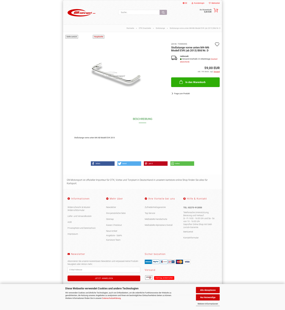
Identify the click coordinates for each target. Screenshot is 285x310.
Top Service (150, 213)
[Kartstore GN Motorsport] (81, 12)
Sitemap (110, 219)
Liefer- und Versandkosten (80, 216)
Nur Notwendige (208, 297)
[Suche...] (163, 12)
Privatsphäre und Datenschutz (82, 228)
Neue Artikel (111, 231)
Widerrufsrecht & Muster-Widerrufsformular (79, 208)
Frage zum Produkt (182, 93)
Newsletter (111, 207)
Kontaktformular (191, 237)
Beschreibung (142, 118)
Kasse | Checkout (114, 225)
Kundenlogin (198, 3)
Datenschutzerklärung (111, 298)
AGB (70, 222)
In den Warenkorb (195, 82)
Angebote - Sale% (114, 235)
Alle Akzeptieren (208, 290)
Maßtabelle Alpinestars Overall (158, 225)
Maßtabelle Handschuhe (156, 219)
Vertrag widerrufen (164, 278)
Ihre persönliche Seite (116, 213)
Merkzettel (215, 3)
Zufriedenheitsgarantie (155, 207)
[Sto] (116, 72)
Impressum (73, 234)
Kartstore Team (113, 240)
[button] (103, 163)
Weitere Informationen (208, 304)
